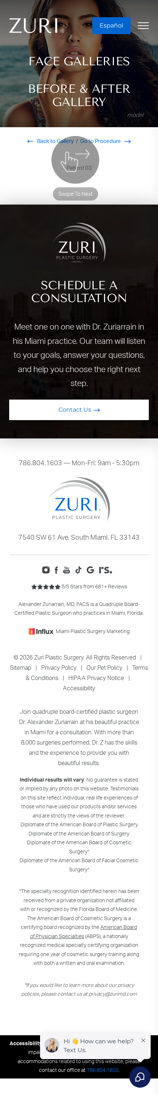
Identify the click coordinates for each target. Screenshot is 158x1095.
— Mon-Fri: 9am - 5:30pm (79, 463)
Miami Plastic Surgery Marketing (93, 631)
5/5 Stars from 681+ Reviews (94, 586)
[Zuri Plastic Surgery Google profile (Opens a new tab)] (92, 569)
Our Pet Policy (104, 667)
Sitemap (20, 667)
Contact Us (74, 409)
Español (111, 25)
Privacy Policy (58, 667)
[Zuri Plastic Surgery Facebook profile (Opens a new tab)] (58, 569)
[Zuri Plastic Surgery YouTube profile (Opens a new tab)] (68, 569)
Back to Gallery (55, 140)
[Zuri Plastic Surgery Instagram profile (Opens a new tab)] (47, 569)
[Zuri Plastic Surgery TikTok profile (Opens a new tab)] (80, 569)
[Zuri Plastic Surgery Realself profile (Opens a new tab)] (107, 569)
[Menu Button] (143, 25)
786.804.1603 (40, 463)
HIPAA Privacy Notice (96, 677)
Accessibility (79, 688)
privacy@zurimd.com (113, 994)
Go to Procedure (101, 140)
